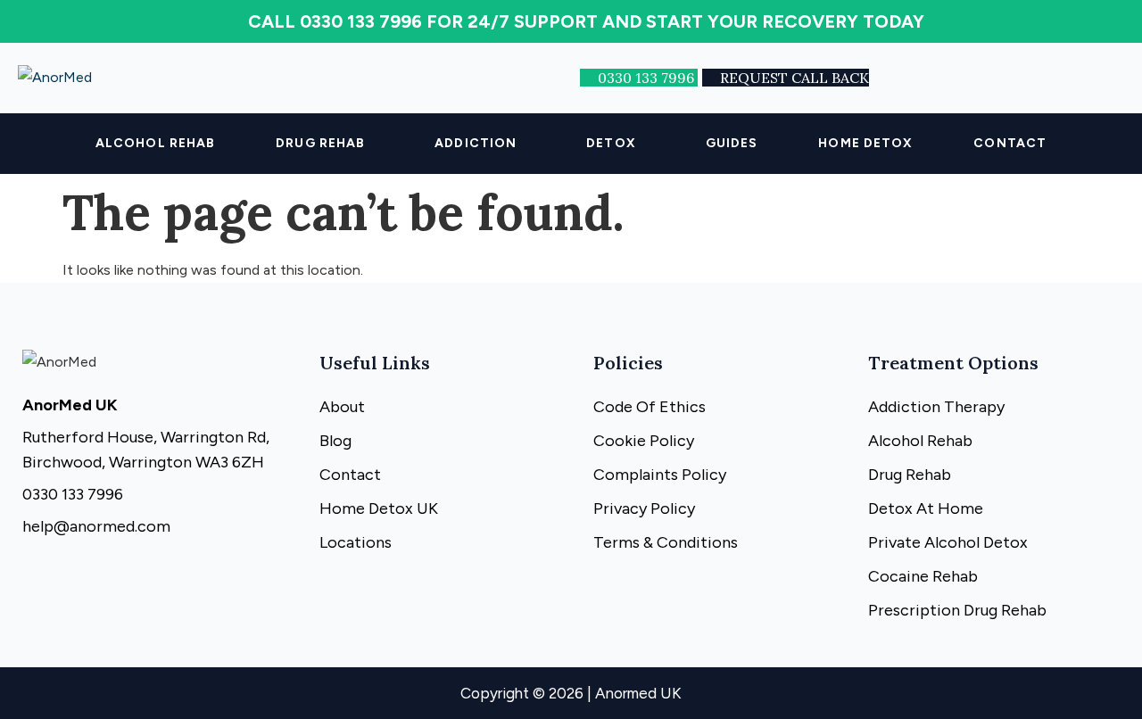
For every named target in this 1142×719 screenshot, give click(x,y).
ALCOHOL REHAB (155, 143)
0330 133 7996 (648, 78)
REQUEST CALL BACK (794, 78)
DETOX (611, 143)
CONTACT (1010, 143)
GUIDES (732, 143)
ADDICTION (475, 143)
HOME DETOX (865, 143)
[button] (325, 143)
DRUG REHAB (320, 143)
